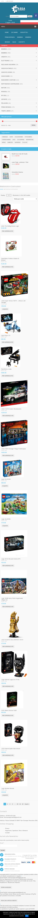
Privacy (7, 828)
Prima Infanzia (10, 37)
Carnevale (5, 136)
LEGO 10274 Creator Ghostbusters (11, 409)
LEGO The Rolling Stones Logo (10, 226)
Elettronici (5, 60)
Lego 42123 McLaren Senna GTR (10, 559)
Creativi (4, 57)
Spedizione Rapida (10, 854)
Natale (4, 142)
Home (7, 32)
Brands (7, 42)
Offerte (4, 99)
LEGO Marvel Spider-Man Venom (10, 748)
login (2, 1)
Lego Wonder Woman (7, 788)
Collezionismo (19, 136)
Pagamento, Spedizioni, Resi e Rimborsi (16, 830)
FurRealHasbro (6, 139)
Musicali (4, 91)
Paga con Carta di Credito (12, 864)
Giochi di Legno (6, 72)
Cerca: (7, 16)
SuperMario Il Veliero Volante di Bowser (10, 259)
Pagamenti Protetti (10, 859)
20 (17, 804)
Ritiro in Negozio (9, 869)
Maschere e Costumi (8, 80)
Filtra (33, 125)
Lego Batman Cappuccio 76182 (10, 679)
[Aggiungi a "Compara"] (17, 222)
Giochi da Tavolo (7, 68)
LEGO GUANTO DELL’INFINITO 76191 (12, 640)
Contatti (22, 42)
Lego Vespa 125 (5, 335)
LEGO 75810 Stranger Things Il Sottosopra (13, 449)
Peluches (4, 103)
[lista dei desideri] (14, 222)
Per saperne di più (7, 231)
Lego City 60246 (6, 479)
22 (22, 804)
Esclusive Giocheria (8, 64)
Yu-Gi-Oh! (24, 142)
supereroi (17, 142)
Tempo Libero (6, 111)
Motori (3, 87)
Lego (5, 261)
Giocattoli (24, 32)
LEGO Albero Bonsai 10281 (9, 710)
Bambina (20, 37)
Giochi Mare (5, 76)
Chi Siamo (14, 32)
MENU (3, 26)
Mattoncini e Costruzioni (10, 84)
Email (2, 843)
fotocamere (28, 136)
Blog (14, 42)
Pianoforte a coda (6, 369)
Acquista (5, 309)
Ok (27, 916)
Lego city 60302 (6, 519)
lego (14, 139)
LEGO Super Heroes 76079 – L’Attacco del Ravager (13, 301)
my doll (4, 95)
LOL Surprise (20, 139)
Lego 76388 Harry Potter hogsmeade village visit (12, 599)
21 (20, 804)
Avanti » (27, 804)
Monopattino (29, 139)
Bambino (28, 37)
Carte (11, 136)
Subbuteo (10, 142)
